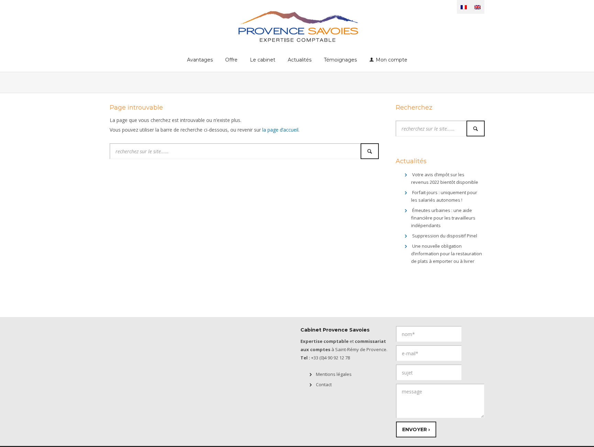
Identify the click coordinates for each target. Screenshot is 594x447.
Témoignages (340, 60)
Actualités (299, 60)
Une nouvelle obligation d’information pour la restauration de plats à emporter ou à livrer (446, 253)
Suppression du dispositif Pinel (444, 236)
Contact (324, 384)
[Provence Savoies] (297, 26)
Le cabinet (262, 60)
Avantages (200, 60)
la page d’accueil (280, 129)
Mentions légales (334, 374)
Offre (231, 60)
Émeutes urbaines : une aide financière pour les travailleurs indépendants (443, 217)
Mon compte (391, 60)
